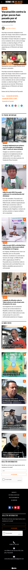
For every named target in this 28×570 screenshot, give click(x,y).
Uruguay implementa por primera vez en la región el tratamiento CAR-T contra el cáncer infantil (13, 147)
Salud (4, 8)
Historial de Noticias (14, 495)
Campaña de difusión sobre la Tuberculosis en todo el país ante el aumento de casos (13, 302)
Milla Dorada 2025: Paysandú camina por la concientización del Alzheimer (13, 194)
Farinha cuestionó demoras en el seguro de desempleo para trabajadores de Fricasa (12, 454)
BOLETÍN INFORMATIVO (9, 461)
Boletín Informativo (14, 497)
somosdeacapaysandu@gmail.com (14, 558)
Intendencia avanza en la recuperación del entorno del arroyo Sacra (14, 400)
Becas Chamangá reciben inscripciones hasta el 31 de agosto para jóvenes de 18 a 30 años (13, 373)
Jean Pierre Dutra (10, 28)
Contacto (14, 492)
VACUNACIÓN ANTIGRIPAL (12, 96)
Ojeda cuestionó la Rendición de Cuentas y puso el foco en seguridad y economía (14, 427)
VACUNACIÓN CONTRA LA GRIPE (9, 99)
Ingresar (14, 500)
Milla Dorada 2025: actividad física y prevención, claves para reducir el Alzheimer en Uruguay (14, 247)
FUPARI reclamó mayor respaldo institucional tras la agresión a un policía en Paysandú (13, 346)
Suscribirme (14, 474)
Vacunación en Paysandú (8, 101)
